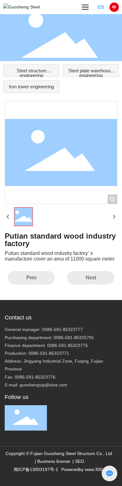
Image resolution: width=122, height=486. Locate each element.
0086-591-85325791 (73, 337)
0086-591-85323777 (62, 329)
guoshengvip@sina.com (43, 384)
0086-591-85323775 (67, 345)
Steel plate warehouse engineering (90, 72)
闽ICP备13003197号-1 (36, 469)
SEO (79, 461)
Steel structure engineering (31, 72)
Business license (53, 461)
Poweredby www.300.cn (85, 469)
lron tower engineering (31, 86)
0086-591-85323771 (48, 353)
